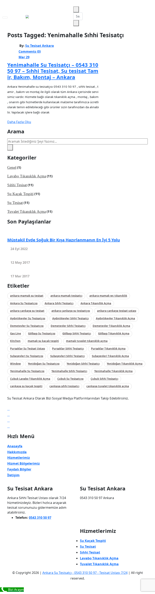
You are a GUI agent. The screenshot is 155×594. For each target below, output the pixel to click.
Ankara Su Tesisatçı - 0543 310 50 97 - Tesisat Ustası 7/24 (85, 572)
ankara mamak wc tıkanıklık (108, 296)
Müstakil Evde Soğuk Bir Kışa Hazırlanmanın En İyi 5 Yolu (63, 240)
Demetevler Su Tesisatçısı (27, 326)
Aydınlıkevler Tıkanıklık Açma (115, 318)
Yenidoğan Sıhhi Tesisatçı (83, 363)
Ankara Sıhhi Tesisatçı (59, 303)
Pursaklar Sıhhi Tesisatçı (68, 348)
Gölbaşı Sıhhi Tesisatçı (76, 333)
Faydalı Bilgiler (19, 469)
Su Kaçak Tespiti (20, 194)
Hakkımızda (17, 452)
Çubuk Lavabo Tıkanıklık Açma (30, 379)
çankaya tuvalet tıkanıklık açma (107, 386)
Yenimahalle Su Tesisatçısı (27, 371)
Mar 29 (24, 57)
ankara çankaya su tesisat (27, 311)
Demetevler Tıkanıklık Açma (111, 326)
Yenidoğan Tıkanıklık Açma (124, 363)
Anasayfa (14, 446)
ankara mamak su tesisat (26, 296)
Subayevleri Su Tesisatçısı (26, 356)
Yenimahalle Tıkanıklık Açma (113, 371)
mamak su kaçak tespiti (43, 341)
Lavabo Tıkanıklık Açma (26, 176)
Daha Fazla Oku (19, 122)
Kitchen (15, 341)
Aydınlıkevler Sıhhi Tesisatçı (70, 318)
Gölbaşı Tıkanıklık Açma (113, 333)
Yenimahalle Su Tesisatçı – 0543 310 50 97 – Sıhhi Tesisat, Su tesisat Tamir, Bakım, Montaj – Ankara (52, 70)
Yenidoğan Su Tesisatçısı (44, 363)
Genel (11, 167)
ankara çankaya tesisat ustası (116, 311)
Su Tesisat (15, 203)
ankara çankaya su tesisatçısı (70, 311)
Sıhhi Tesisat (17, 185)
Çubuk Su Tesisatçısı (70, 379)
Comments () (30, 51)
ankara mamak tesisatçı (66, 296)
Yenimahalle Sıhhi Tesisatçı (69, 371)
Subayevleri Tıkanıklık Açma (110, 356)
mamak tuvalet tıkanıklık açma (87, 341)
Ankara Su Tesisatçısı (24, 303)
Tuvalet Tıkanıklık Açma (26, 211)
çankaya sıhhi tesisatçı (64, 386)
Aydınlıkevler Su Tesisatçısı (27, 318)
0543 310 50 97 (40, 517)
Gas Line (15, 333)
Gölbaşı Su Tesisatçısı (41, 333)
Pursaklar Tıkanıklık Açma (108, 348)
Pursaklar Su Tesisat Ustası (27, 348)
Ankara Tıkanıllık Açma (96, 303)
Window (15, 363)
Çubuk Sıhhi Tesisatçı (104, 379)
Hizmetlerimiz (18, 457)
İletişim (13, 475)
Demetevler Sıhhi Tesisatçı (68, 326)
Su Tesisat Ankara (39, 45)
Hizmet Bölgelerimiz (23, 463)
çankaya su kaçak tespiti (26, 386)
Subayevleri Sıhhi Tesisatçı (67, 356)
